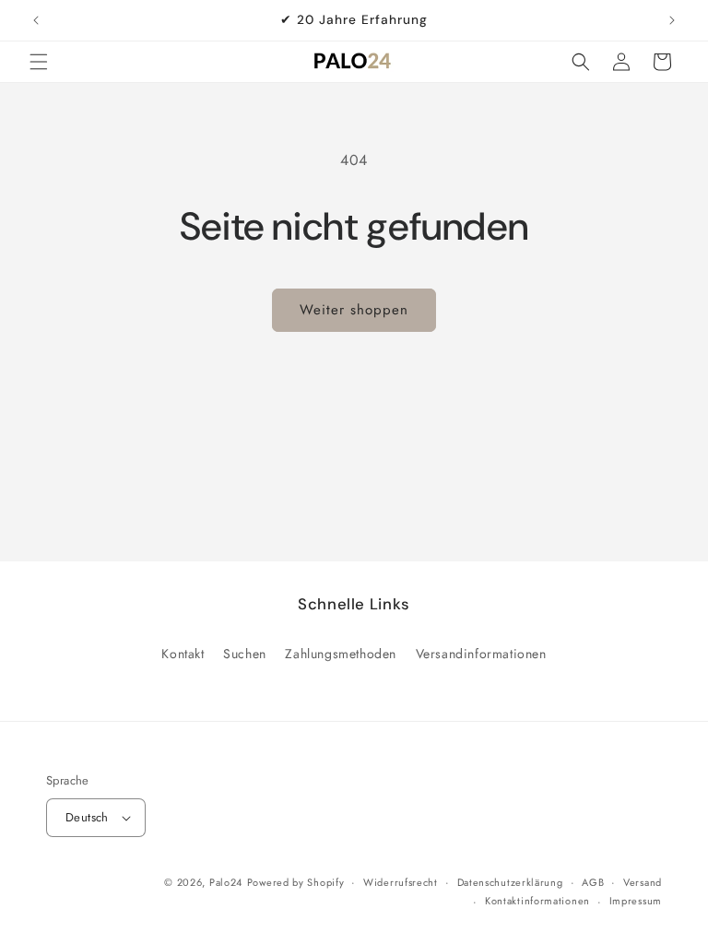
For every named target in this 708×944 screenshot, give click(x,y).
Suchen (244, 653)
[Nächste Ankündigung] (672, 20)
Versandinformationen (481, 653)
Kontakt (182, 653)
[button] (38, 61)
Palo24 (225, 882)
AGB (593, 882)
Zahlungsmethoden (340, 653)
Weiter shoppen (354, 310)
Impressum (635, 900)
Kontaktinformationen (537, 900)
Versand (642, 882)
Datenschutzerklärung (510, 882)
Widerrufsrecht (400, 882)
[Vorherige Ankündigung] (36, 20)
